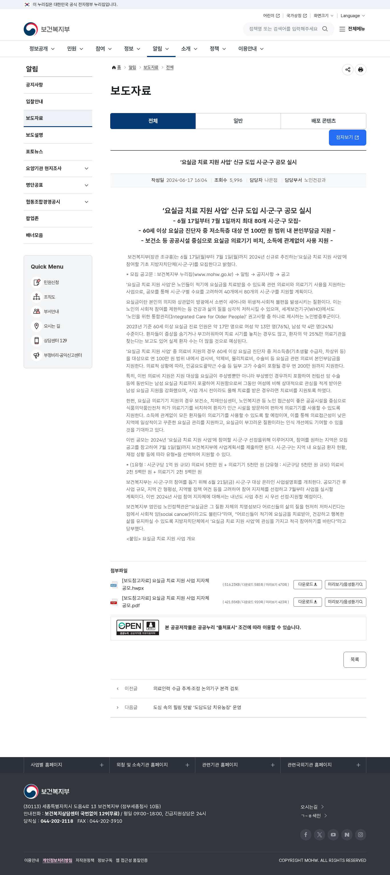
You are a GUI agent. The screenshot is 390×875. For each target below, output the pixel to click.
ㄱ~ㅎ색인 (311, 816)
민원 (71, 48)
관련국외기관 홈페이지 (309, 767)
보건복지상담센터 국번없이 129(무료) (82, 813)
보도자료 (34, 118)
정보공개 (38, 48)
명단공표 (43, 188)
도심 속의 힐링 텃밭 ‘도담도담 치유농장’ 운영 (197, 707)
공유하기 (347, 69)
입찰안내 (34, 101)
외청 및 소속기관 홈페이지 (142, 767)
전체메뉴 (356, 29)
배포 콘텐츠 (323, 121)
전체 (170, 67)
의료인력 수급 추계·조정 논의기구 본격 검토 (196, 688)
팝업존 (32, 218)
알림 (157, 48)
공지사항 (34, 85)
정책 (214, 48)
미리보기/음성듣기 (343, 584)
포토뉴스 (34, 151)
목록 (355, 659)
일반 (238, 121)
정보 (128, 48)
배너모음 (34, 235)
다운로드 (305, 584)
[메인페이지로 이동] (47, 29)
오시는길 (309, 807)
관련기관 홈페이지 (220, 767)
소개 (185, 48)
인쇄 (360, 69)
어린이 (268, 15)
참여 (100, 48)
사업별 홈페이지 (46, 767)
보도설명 (34, 135)
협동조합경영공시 (51, 205)
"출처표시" (226, 627)
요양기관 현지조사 (52, 171)
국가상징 (294, 15)
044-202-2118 (57, 821)
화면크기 (321, 15)
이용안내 (247, 48)
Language (350, 15)
